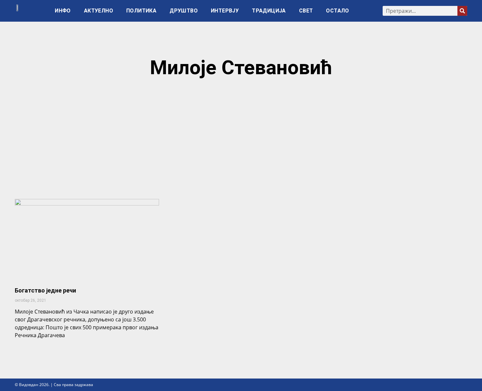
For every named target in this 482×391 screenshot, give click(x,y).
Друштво (184, 11)
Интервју (225, 11)
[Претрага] (462, 11)
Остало (337, 11)
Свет (306, 11)
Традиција (269, 11)
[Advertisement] (241, 141)
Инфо (63, 11)
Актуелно (98, 11)
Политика (141, 11)
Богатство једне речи (45, 290)
